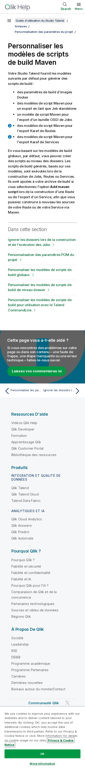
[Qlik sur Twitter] (67, 702)
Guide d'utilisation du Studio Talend (40, 20)
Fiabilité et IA (21, 579)
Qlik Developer (22, 429)
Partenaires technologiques (32, 604)
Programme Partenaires (30, 670)
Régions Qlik (21, 616)
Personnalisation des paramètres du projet (44, 32)
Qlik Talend (20, 488)
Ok (42, 754)
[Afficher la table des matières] (9, 20)
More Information (42, 763)
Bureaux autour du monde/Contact (38, 689)
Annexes (21, 26)
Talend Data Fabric (26, 501)
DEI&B (15, 657)
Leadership (20, 644)
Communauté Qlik (43, 703)
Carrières (18, 676)
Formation (19, 436)
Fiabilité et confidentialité (30, 573)
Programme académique (30, 663)
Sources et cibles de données (34, 610)
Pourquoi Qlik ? (23, 560)
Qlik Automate (22, 538)
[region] (42, 737)
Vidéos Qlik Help (24, 423)
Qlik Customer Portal (27, 448)
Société (17, 638)
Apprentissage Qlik (26, 442)
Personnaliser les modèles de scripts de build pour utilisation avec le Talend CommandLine (39, 305)
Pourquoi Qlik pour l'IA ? (30, 585)
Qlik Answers (21, 525)
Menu (79, 8)
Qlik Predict (20, 532)
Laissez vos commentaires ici (37, 371)
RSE (14, 651)
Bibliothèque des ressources (33, 455)
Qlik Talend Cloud (25, 494)
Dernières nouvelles (27, 683)
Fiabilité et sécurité (26, 566)
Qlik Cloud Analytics (26, 519)
